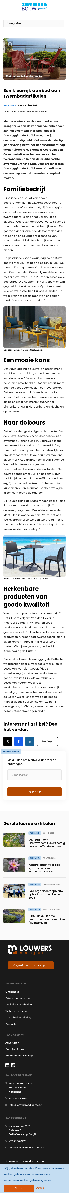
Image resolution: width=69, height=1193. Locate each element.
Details (40, 1187)
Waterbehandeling (16, 1011)
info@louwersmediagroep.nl (26, 1105)
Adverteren (12, 1042)
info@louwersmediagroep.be (26, 1147)
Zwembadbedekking (18, 1017)
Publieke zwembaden (18, 1004)
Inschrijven (35, 791)
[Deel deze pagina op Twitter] (7, 741)
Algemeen (9, 105)
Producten (11, 1024)
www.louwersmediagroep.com (27, 1161)
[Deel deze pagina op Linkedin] (29, 741)
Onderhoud (12, 991)
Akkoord (19, 1188)
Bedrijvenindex (14, 1049)
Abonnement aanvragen (20, 1055)
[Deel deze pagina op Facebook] (18, 741)
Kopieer (47, 741)
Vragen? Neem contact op (29, 965)
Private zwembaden (17, 998)
